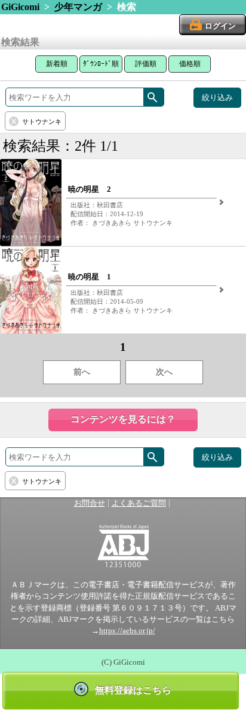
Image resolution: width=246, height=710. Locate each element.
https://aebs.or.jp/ (127, 631)
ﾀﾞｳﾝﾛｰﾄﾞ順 (101, 64)
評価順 (145, 64)
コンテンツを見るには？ (123, 419)
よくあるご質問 (139, 503)
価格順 (190, 64)
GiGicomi (20, 7)
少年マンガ (78, 7)
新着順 (56, 64)
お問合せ (89, 503)
